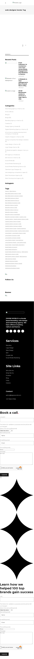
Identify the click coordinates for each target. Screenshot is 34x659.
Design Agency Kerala (11, 126)
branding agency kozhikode (12, 214)
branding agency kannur (11, 209)
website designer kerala (11, 261)
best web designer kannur (12, 200)
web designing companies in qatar (15, 172)
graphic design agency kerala (12, 221)
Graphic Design (9, 219)
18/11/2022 (21, 87)
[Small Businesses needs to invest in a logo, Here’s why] (11, 96)
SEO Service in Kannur (11, 157)
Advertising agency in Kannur (14, 108)
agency (7, 191)
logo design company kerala (12, 237)
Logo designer (19, 240)
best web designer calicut (12, 198)
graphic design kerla (23, 230)
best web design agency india (13, 193)
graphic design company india (13, 223)
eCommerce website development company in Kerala (16, 133)
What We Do (10, 373)
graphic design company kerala (13, 226)
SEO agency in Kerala (11, 154)
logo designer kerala (10, 242)
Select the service (8, 428)
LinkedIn (2, 417)
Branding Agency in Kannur (13, 120)
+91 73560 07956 (11, 399)
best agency (13, 191)
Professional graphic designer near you (16, 150)
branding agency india (11, 207)
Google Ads (9, 355)
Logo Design (8, 233)
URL (1, 596)
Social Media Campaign (11, 247)
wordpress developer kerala (12, 268)
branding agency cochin (11, 205)
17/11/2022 (21, 101)
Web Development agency (13, 178)
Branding (8, 345)
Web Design (25, 251)
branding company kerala (12, 216)
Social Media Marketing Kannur (14, 166)
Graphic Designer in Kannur (13, 137)
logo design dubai (10, 240)
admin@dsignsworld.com (13, 395)
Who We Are (10, 370)
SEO (7, 353)
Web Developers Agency (12, 175)
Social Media (9, 160)
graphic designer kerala (11, 230)
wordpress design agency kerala (13, 263)
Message (2, 451)
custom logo (22, 216)
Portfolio (8, 375)
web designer (23, 256)
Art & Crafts (8, 111)
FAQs (7, 380)
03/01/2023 (21, 76)
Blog (6, 114)
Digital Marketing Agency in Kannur (15, 129)
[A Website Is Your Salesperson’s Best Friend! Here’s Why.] (11, 83)
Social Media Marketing (12, 163)
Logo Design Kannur (11, 147)
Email (5, 440)
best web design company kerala (14, 195)
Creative (7, 123)
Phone (5, 447)
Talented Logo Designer (12, 169)
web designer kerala (10, 258)
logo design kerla (21, 242)
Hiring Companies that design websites (16, 140)
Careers (8, 383)
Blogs (10, 18)
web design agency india (11, 254)
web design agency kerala (12, 256)
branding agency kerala (11, 212)
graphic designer (21, 228)
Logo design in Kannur (12, 144)
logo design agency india (19, 233)
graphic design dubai (10, 228)
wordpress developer (10, 265)
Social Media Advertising (18, 244)
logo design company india (12, 235)
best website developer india (12, 202)
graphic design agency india (20, 219)
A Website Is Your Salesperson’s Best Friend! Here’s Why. (23, 82)
